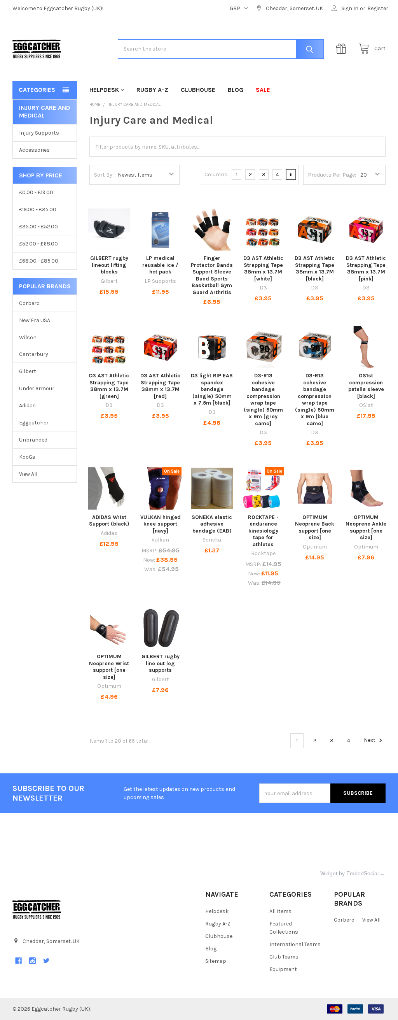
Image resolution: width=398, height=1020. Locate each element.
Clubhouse (198, 89)
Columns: (216, 174)
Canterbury (33, 354)
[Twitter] (46, 961)
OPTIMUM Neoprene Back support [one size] (314, 527)
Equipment (283, 969)
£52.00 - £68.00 (38, 243)
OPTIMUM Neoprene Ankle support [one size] (366, 527)
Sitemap (215, 961)
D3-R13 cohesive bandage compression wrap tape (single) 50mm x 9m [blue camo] (314, 399)
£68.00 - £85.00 (38, 261)
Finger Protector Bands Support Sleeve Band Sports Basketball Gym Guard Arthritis (212, 275)
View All (28, 474)
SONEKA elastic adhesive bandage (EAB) (212, 524)
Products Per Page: (332, 175)
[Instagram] (32, 961)
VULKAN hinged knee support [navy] (160, 524)
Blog (235, 89)
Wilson (28, 337)
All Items (280, 911)
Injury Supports (39, 133)
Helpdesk (104, 89)
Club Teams (283, 956)
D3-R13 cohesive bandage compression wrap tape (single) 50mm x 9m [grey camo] (263, 399)
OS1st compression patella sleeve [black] (366, 386)
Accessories (34, 150)
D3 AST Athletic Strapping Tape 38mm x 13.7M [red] (160, 386)
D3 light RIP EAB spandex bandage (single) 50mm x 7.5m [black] (212, 389)
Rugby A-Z (152, 89)
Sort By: (103, 175)
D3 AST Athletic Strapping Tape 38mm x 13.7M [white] (263, 268)
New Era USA (34, 320)
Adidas (27, 405)
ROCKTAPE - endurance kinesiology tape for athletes (263, 531)
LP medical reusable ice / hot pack (160, 265)
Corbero (29, 303)
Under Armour (36, 388)
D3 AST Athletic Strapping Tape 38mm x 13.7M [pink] (366, 268)
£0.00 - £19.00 (36, 192)
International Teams (295, 944)
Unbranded (33, 439)
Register (377, 8)
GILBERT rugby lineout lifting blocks (109, 265)
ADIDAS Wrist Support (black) (109, 521)
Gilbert (27, 371)
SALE (263, 89)
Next (370, 740)
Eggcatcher (34, 422)
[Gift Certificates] (343, 49)
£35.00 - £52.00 (38, 226)
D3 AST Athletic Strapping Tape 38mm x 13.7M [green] (109, 386)
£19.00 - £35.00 (37, 209)
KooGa (27, 457)
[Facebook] (18, 961)
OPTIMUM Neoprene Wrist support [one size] (109, 666)
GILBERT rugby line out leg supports (160, 663)
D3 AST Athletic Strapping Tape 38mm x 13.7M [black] (315, 268)
